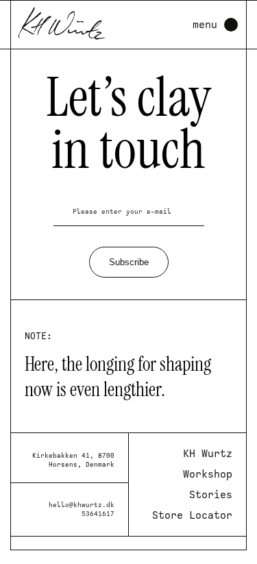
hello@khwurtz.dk (81, 504)
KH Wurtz (207, 454)
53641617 (98, 513)
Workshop (207, 474)
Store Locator (192, 515)
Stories (210, 495)
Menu (205, 25)
